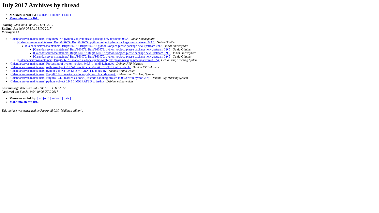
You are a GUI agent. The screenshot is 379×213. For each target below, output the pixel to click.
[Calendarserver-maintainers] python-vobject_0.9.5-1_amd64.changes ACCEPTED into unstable (70, 67)
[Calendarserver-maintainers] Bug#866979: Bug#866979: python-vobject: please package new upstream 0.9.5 (86, 42)
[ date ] (66, 14)
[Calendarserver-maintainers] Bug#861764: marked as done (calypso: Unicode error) (62, 74)
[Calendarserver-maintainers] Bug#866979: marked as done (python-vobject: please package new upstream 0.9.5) (88, 60)
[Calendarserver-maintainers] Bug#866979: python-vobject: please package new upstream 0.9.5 (69, 38)
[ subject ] (43, 14)
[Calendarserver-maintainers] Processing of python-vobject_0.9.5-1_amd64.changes (62, 63)
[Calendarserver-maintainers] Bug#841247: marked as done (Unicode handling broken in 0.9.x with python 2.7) (79, 77)
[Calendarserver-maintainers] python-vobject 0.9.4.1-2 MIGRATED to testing (58, 70)
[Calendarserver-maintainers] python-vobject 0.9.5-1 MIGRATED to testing (57, 81)
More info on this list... (24, 18)
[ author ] (55, 14)
